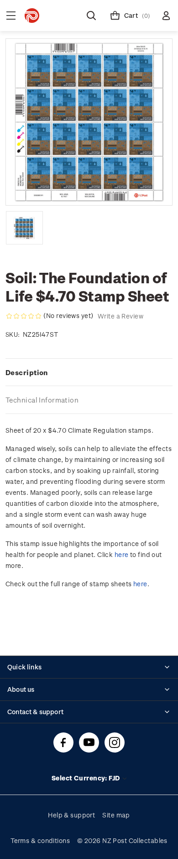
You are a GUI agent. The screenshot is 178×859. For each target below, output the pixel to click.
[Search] (91, 15)
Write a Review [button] (120, 316)
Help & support (71, 815)
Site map (116, 815)
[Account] (166, 15)
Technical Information (42, 400)
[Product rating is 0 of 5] (23, 316)
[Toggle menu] (11, 16)
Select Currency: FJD (86, 778)
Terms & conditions (40, 840)
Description (26, 372)
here (122, 554)
